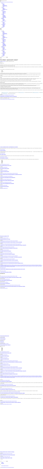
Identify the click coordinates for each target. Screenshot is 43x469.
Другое (3, 6)
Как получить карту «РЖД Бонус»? (5, 283)
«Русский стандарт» (2, 266)
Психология (4, 16)
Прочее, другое (4, 17)
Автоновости (4, 52)
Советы (3, 23)
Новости (2, 27)
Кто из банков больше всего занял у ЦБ (5, 165)
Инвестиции (4, 39)
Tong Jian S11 (30, 265)
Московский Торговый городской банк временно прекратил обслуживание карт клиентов (12, 286)
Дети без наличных (3, 150)
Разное (3, 13)
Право (3, 14)
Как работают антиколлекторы (4, 168)
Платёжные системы (5, 9)
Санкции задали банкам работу (4, 171)
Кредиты (4, 32)
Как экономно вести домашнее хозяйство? (6, 381)
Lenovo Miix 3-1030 (33, 265)
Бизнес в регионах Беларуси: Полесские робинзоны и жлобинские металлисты (11, 174)
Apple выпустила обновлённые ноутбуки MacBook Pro (7, 177)
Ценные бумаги (4, 49)
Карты (3, 7)
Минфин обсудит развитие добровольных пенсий (7, 180)
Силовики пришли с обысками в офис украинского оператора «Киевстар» (10, 402)
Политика (3, 46)
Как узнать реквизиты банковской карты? (6, 280)
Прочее (3, 26)
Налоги (3, 8)
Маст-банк (11, 265)
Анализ (3, 19)
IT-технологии (3, 24)
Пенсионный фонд (5, 5)
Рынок (3, 20)
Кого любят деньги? (3, 154)
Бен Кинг (27, 265)
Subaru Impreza (5, 265)
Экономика (3, 18)
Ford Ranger (25, 265)
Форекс (3, 12)
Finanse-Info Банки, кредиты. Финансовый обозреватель (8, 467)
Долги (3, 4)
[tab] (2, 160)
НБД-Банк (40, 265)
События (4, 43)
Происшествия (4, 45)
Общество (3, 42)
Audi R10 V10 (8, 265)
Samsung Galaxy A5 (37, 265)
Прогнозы (4, 48)
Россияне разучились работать (4, 186)
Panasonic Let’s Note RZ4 (12, 266)
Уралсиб (7, 266)
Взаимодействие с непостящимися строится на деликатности (8, 96)
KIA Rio (16, 265)
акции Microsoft (18, 265)
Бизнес (2, 10)
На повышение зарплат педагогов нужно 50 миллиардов (8, 385)
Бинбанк (9, 266)
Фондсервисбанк (13, 265)
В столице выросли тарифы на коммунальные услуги (7, 389)
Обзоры (3, 22)
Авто (2, 21)
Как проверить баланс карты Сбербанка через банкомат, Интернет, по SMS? (10, 277)
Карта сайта (3, 463)
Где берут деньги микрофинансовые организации (7, 183)
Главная (2, 462)
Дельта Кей (5, 266)
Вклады (3, 3)
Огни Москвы (2, 375)
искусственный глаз (2, 265)
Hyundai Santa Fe (22, 265)
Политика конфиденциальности (5, 465)
